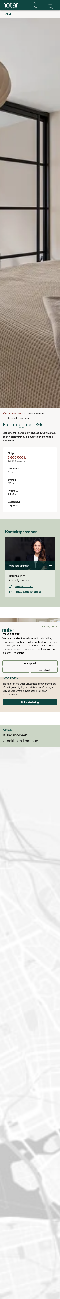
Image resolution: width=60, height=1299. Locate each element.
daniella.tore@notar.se (28, 591)
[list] (30, 589)
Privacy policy (50, 626)
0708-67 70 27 (24, 586)
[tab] (10, 5)
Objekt (8, 14)
